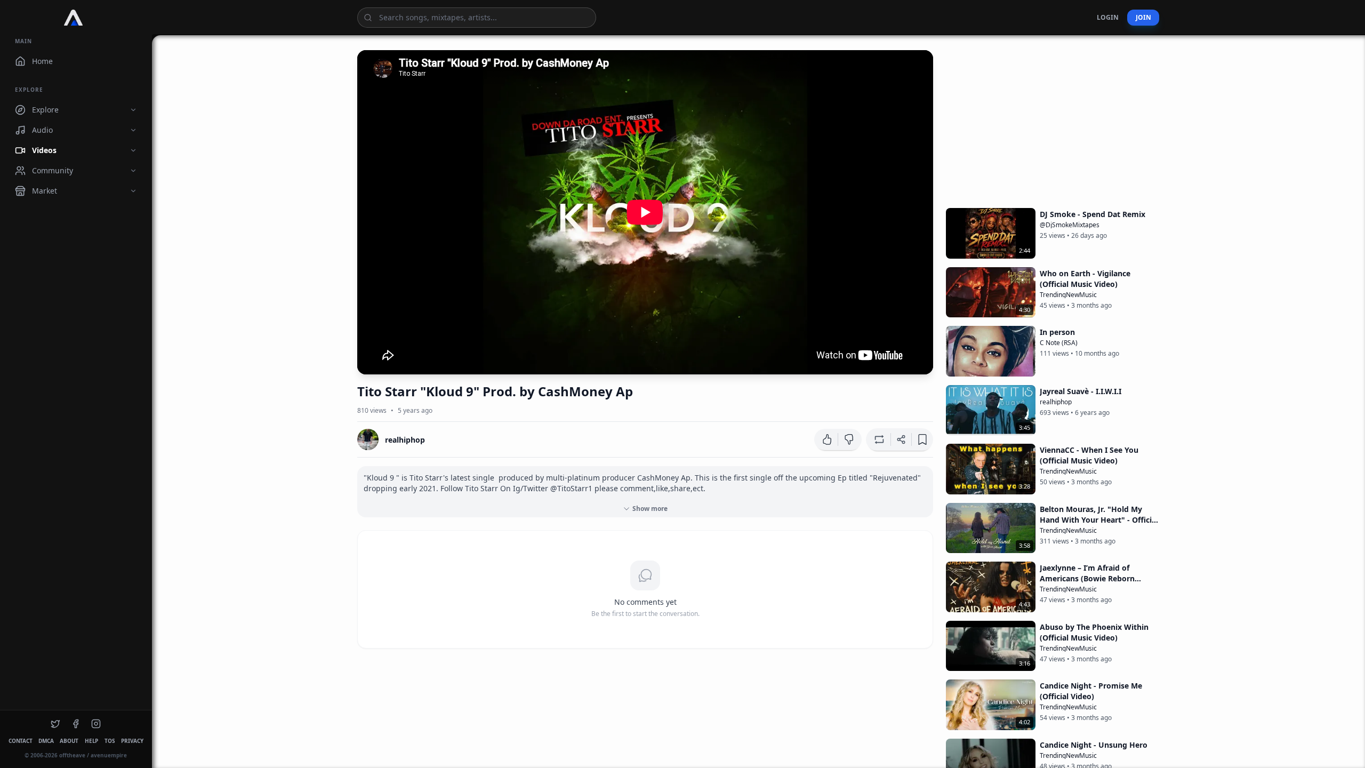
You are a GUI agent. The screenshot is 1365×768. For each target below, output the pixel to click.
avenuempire (109, 755)
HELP (91, 741)
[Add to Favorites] (922, 439)
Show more (650, 508)
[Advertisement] (1052, 124)
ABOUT (69, 741)
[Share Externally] (901, 439)
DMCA (45, 741)
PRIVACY (132, 741)
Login (1108, 17)
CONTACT (20, 741)
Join (1143, 17)
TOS (110, 741)
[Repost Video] (878, 439)
